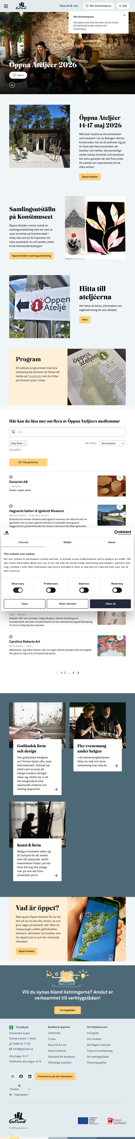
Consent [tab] (23, 542)
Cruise (52, 1039)
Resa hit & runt (69, 6)
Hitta (85, 320)
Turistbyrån (35, 376)
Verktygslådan (67, 1010)
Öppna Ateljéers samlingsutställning (31, 256)
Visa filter (18, 443)
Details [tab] (68, 542)
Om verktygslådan (98, 1057)
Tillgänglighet (20, 1095)
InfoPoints (54, 1033)
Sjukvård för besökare (61, 1057)
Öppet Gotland (26, 951)
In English (93, 1033)
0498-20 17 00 (21, 1044)
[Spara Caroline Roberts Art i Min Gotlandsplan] (120, 637)
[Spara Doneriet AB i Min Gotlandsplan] (120, 477)
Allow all (110, 603)
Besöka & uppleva (59, 1027)
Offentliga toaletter (60, 1062)
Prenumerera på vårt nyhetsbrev (55, 1076)
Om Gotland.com (97, 1027)
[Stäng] (124, 15)
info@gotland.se (23, 1049)
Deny (25, 603)
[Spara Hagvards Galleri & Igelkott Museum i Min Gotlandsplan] (120, 506)
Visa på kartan (30, 462)
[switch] (51, 590)
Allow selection (67, 603)
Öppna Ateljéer (90, 177)
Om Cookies (94, 1039)
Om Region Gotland (98, 1045)
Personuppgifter (97, 1062)
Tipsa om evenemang (100, 1051)
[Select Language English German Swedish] (19, 1087)
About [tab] (111, 542)
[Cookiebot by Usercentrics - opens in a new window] (116, 532)
